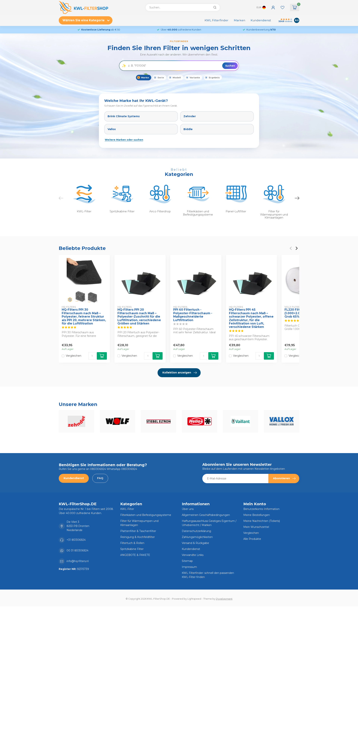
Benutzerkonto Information (261, 509)
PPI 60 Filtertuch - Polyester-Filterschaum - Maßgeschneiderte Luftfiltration (192, 315)
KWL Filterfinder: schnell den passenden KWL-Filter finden (208, 575)
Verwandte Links (192, 555)
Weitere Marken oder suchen (124, 139)
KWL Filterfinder (216, 20)
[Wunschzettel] (282, 7)
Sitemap (187, 561)
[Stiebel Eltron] (158, 421)
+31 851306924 (76, 540)
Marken (239, 20)
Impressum (189, 567)
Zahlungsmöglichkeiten (197, 537)
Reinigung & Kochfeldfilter (137, 537)
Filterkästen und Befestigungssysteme (145, 515)
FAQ (100, 478)
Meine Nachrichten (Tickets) (261, 521)
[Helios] (199, 421)
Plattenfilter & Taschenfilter (138, 531)
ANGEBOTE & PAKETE (135, 555)
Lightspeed (194, 598)
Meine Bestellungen (256, 515)
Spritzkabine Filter (132, 549)
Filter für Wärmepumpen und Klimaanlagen (139, 523)
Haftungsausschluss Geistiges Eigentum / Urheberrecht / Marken (209, 523)
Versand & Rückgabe (195, 543)
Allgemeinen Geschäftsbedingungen (206, 515)
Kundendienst (261, 20)
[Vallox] (281, 421)
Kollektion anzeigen (176, 372)
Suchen (230, 65)
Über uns (188, 509)
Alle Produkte (252, 539)
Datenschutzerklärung (196, 531)
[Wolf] (117, 421)
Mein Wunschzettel (256, 527)
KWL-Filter (127, 509)
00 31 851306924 (77, 550)
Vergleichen (73, 355)
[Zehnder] (76, 421)
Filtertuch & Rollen (132, 543)
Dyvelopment (224, 598)
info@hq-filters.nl (78, 561)
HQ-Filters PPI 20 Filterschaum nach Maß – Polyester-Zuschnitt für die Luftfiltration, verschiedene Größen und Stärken (139, 316)
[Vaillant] (240, 421)
